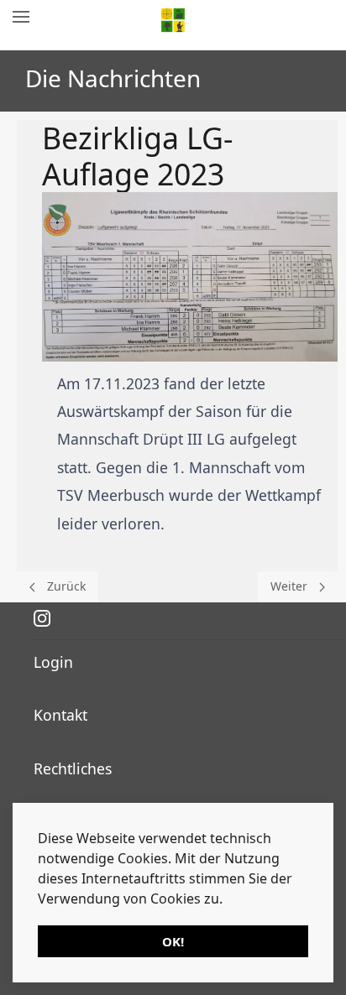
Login (53, 662)
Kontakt (60, 715)
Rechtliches (73, 768)
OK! (173, 941)
